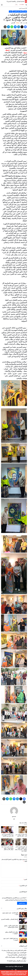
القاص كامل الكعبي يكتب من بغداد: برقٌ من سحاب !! (14, 950)
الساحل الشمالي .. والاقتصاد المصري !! (17, 955)
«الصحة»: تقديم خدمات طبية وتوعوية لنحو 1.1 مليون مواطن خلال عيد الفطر (7, 848)
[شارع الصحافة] (18, 4)
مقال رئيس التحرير (18, 11)
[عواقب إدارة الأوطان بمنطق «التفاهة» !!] (23, 934)
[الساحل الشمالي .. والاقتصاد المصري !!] (23, 921)
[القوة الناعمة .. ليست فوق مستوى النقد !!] (23, 914)
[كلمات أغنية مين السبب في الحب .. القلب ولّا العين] (21, 829)
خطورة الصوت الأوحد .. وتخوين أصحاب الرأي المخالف (12, 1)
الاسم (25, 879)
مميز (11, 11)
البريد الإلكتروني (23, 885)
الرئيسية (24, 8)
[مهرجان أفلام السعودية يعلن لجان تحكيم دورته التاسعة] (7, 829)
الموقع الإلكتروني (23, 891)
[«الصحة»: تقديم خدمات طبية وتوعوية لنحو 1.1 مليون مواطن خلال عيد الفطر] (7, 841)
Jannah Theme (5, 971)
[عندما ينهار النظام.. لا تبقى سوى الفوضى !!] (23, 940)
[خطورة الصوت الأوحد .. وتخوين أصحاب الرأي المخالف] (23, 927)
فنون (20, 8)
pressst (24, 22)
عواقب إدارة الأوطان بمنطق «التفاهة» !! (16, 961)
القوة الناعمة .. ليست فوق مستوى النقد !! (16, 952)
